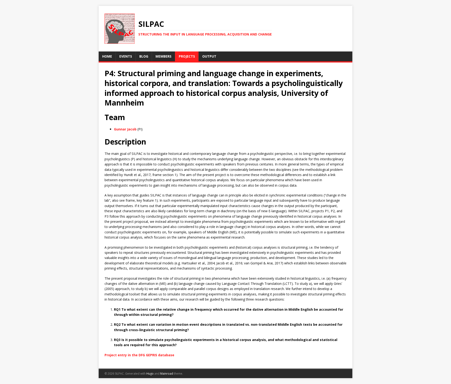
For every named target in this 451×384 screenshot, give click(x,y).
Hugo (150, 374)
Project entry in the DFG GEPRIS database (139, 355)
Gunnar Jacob (125, 129)
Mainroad (166, 374)
